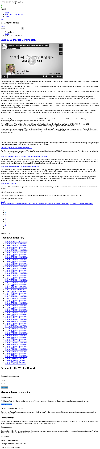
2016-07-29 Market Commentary (16, 348)
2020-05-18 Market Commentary (16, 242)
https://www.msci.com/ (9, 183)
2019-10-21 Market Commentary (16, 295)
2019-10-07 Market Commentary (16, 298)
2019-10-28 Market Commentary (16, 293)
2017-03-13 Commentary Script (16, 327)
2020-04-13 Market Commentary (81, 204)
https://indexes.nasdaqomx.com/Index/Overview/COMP (20, 166)
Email (3, 202)
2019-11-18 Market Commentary (16, 288)
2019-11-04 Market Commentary (16, 291)
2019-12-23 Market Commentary (16, 279)
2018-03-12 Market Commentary (16, 321)
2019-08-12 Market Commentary (16, 302)
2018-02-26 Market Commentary (16, 325)
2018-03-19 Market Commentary (16, 320)
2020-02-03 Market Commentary (16, 268)
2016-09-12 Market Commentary (16, 337)
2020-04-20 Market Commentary (58, 204)
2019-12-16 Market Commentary (16, 281)
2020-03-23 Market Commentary (16, 256)
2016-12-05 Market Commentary (16, 332)
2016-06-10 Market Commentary (16, 355)
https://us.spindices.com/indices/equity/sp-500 (16, 148)
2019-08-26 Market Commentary (16, 305)
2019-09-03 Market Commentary (16, 307)
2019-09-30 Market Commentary (16, 300)
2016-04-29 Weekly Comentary (15, 364)
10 (5, 226)
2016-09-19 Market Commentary (16, 335)
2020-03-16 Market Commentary (16, 258)
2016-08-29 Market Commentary (16, 341)
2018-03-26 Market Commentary (16, 318)
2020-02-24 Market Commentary (16, 263)
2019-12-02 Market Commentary (16, 284)
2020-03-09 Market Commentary (16, 259)
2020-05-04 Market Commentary (12, 204)
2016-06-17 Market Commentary (16, 353)
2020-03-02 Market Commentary (16, 261)
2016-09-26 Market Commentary (16, 334)
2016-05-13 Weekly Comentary (15, 362)
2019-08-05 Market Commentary (16, 309)
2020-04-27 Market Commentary (35, 204)
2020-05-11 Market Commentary (18, 40)
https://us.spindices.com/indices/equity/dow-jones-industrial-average (24, 156)
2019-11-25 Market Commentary (16, 286)
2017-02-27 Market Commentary (16, 328)
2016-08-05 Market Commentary (16, 346)
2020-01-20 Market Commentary (16, 272)
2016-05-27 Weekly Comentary (15, 358)
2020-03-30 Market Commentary (16, 254)
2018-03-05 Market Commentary (16, 323)
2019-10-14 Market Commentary (16, 297)
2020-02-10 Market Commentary (16, 266)
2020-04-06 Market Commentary (16, 252)
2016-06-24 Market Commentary (16, 351)
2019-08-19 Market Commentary (16, 304)
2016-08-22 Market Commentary (16, 343)
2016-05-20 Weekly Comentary (15, 360)
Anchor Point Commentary (14, 14)
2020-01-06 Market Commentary (16, 275)
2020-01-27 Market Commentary (16, 270)
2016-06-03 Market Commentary (16, 357)
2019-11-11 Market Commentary (16, 289)
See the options (6, 404)
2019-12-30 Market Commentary (16, 277)
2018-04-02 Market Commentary (16, 316)
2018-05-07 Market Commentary (16, 314)
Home (7, 13)
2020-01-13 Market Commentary (16, 274)
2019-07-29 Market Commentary (16, 311)
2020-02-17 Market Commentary (16, 265)
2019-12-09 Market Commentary (16, 282)
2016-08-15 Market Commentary (16, 344)
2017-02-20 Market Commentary (16, 330)
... (5, 218)
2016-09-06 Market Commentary (16, 339)
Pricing (7, 16)
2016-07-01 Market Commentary (16, 350)
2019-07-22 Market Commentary (16, 312)
